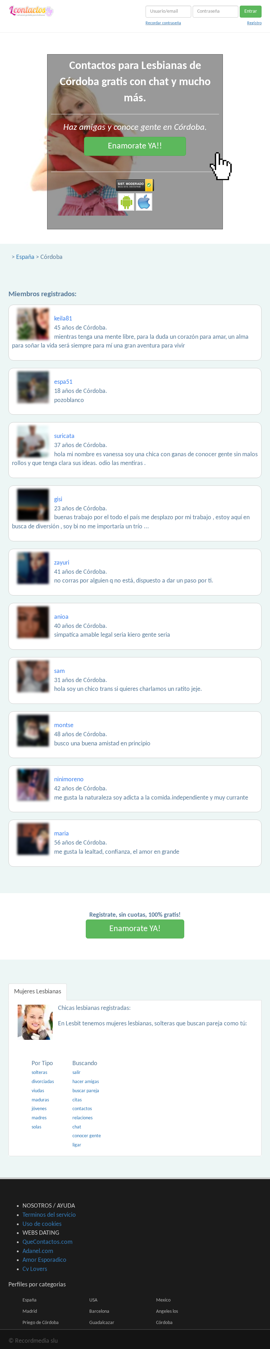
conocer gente (86, 1136)
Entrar (250, 11)
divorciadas (43, 1081)
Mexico (163, 1300)
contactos (82, 1109)
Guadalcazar (101, 1322)
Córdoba (164, 1322)
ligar (76, 1145)
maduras (40, 1100)
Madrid (29, 1311)
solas (36, 1127)
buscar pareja (85, 1091)
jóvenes (39, 1109)
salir (76, 1072)
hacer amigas (85, 1081)
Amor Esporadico (44, 1260)
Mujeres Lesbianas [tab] (37, 991)
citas (77, 1100)
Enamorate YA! (135, 929)
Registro (254, 23)
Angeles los (167, 1311)
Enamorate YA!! (135, 146)
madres (39, 1118)
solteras (39, 1072)
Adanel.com (37, 1251)
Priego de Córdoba (40, 1322)
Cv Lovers (34, 1269)
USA (93, 1300)
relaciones (82, 1118)
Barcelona (99, 1311)
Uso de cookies (42, 1224)
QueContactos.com (47, 1242)
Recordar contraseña (163, 23)
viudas (38, 1091)
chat (76, 1127)
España (25, 257)
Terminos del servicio (49, 1215)
